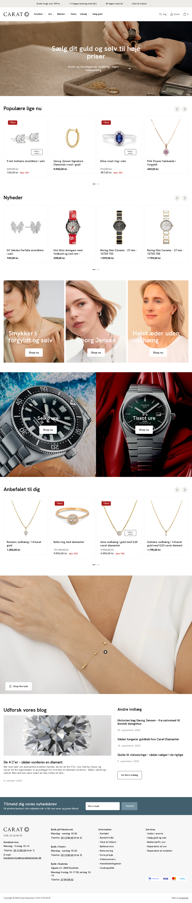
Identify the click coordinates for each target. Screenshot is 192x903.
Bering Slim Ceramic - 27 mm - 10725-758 (165, 251)
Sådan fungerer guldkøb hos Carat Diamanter (148, 739)
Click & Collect (108, 842)
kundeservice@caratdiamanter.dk (22, 857)
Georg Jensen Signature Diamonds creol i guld (68, 162)
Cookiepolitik (107, 867)
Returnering (106, 850)
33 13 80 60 (19, 850)
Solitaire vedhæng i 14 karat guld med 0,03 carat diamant (164, 543)
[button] (39, 14)
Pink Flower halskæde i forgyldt (161, 162)
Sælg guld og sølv (156, 837)
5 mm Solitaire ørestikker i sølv (26, 161)
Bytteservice (107, 846)
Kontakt (104, 833)
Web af (180, 898)
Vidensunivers (108, 859)
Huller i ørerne (155, 833)
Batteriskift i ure (156, 842)
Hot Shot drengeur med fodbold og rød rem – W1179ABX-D (68, 252)
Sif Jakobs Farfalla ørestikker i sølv (25, 251)
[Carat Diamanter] (16, 14)
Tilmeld (129, 806)
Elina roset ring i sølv (113, 161)
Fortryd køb (106, 855)
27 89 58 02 (67, 879)
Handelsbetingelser (110, 863)
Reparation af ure (157, 846)
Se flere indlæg (129, 775)
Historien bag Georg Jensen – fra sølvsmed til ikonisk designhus (148, 722)
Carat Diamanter (27, 898)
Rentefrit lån (107, 837)
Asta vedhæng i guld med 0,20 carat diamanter (119, 543)
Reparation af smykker (159, 850)
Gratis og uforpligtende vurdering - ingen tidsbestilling (93, 68)
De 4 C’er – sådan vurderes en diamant (33, 762)
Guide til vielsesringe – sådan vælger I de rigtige (150, 755)
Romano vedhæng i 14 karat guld (24, 543)
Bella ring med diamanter (69, 542)
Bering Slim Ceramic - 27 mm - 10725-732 (118, 251)
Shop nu (34, 352)
